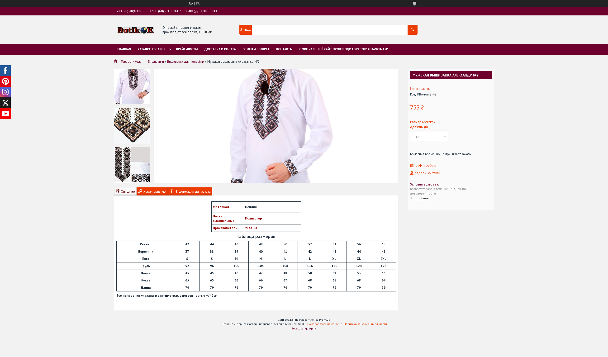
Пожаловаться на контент (324, 324)
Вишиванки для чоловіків (185, 61)
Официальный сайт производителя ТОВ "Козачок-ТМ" (343, 49)
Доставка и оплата (220, 49)
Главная (124, 49)
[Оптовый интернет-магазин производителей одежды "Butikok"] (136, 30)
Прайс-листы (187, 49)
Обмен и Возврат (256, 49)
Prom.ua (324, 319)
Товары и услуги (132, 61)
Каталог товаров (151, 49)
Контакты (284, 49)
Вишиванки (156, 61)
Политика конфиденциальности (365, 324)
